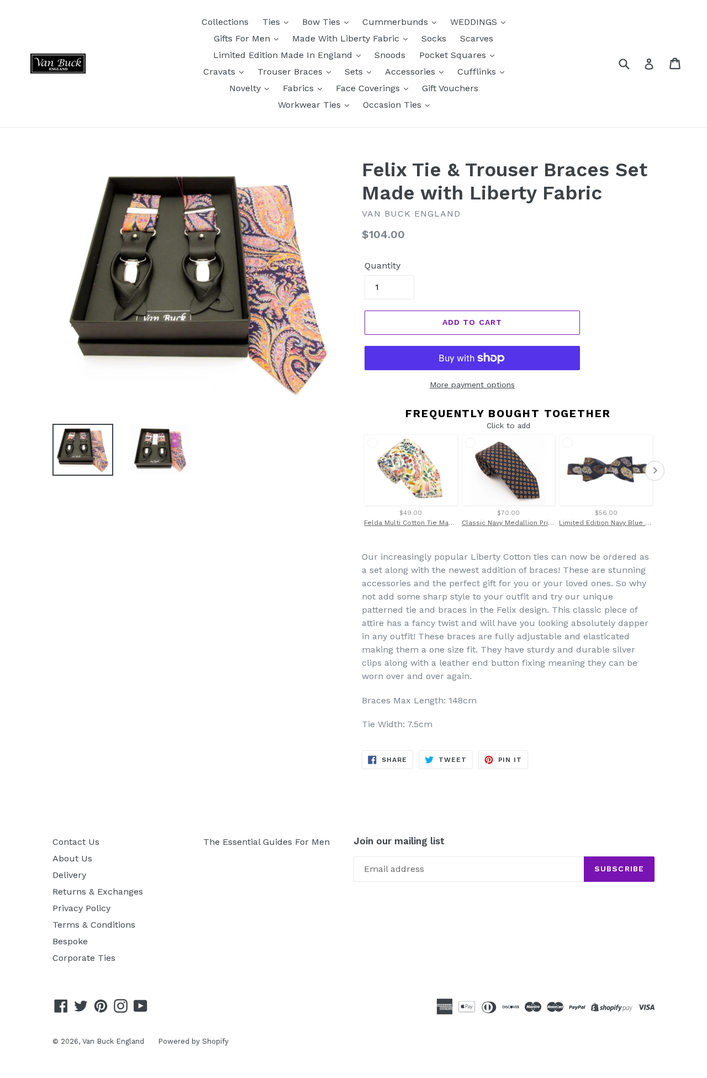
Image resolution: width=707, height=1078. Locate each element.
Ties (272, 22)
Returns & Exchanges (97, 891)
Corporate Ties (83, 958)
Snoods (389, 55)
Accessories (411, 71)
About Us (72, 858)
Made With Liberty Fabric (347, 38)
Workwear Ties (311, 104)
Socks (433, 38)
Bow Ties (322, 22)
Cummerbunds (396, 22)
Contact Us (75, 842)
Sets (355, 71)
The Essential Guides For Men (266, 842)
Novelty (246, 88)
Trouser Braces (291, 71)
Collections (225, 22)
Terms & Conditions (93, 924)
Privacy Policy (81, 908)
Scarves (476, 38)
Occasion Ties (393, 104)
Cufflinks (478, 71)
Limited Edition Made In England (284, 55)
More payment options (472, 384)
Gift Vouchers (450, 88)
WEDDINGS (475, 22)
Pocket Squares (454, 55)
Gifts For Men (243, 38)
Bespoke (70, 941)
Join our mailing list (399, 840)
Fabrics (299, 88)
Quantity (382, 265)
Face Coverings (369, 88)
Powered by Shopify (193, 1041)
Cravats (220, 71)
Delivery (69, 875)
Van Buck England (113, 1041)
